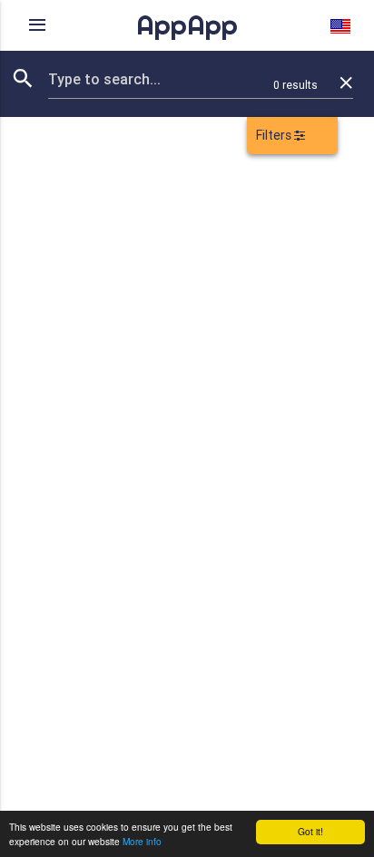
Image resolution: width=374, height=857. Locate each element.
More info (142, 841)
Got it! (310, 831)
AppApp (187, 25)
